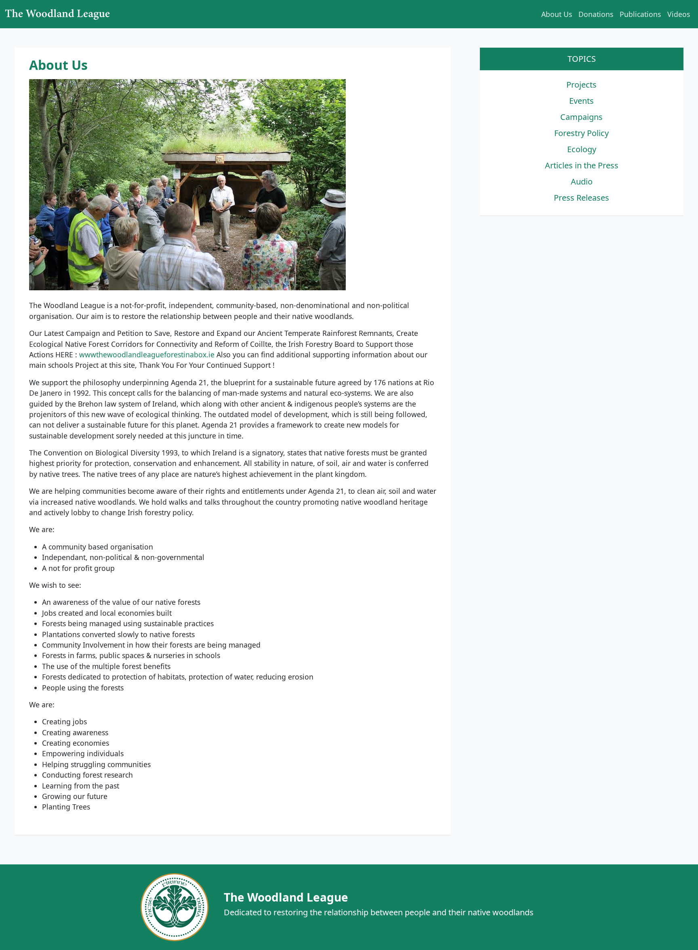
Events (581, 100)
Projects (581, 84)
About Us (556, 14)
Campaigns (581, 116)
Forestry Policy (581, 133)
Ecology (581, 149)
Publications (640, 14)
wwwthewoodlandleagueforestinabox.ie (146, 354)
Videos (678, 14)
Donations (595, 14)
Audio (582, 181)
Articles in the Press (581, 165)
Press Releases (581, 197)
